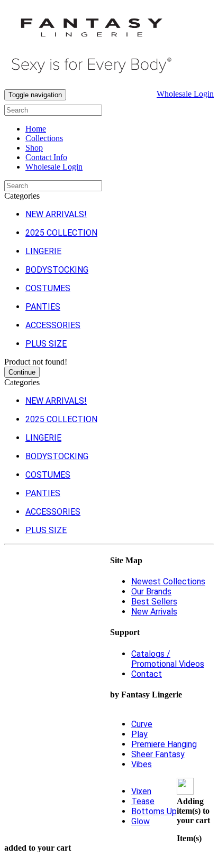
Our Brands (151, 591)
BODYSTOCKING (56, 270)
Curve (141, 724)
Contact (146, 674)
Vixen (141, 791)
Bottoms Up (154, 811)
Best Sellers (154, 602)
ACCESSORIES (52, 325)
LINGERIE (43, 251)
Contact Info (46, 157)
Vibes (141, 764)
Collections (44, 138)
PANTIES (42, 307)
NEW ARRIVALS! (56, 214)
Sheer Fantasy (158, 754)
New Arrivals (154, 612)
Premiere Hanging (164, 744)
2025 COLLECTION (61, 233)
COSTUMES (47, 288)
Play (139, 734)
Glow (140, 821)
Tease (143, 801)
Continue (21, 372)
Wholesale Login (185, 93)
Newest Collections (168, 581)
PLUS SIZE (46, 344)
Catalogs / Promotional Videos (167, 659)
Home (35, 128)
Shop (34, 147)
